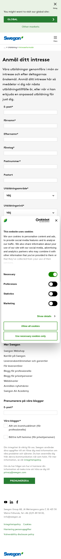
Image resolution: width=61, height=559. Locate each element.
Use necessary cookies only (30, 336)
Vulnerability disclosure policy (19, 534)
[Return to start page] (13, 38)
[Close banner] (56, 220)
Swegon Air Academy (16, 391)
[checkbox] (30, 431)
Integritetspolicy (12, 524)
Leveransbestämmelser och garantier (26, 361)
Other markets (30, 27)
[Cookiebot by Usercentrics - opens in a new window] (37, 221)
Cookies (27, 524)
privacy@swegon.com (15, 472)
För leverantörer (13, 366)
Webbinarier (11, 381)
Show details (44, 316)
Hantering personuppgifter (17, 529)
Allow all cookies (30, 326)
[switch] (52, 284)
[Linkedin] (11, 503)
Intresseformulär (26, 47)
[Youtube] (6, 503)
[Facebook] (17, 503)
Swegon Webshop (14, 351)
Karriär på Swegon (14, 356)
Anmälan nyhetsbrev (16, 386)
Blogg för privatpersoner (18, 376)
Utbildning (12, 47)
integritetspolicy (32, 460)
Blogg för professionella (17, 371)
